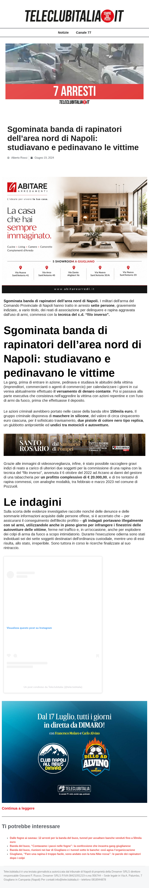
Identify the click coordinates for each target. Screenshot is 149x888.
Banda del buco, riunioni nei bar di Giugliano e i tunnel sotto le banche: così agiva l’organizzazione (72, 850)
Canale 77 (83, 32)
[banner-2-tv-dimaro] (74, 751)
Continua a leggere (18, 808)
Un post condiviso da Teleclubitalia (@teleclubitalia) (53, 687)
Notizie (63, 32)
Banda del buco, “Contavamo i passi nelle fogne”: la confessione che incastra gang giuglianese (70, 846)
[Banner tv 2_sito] (74, 444)
